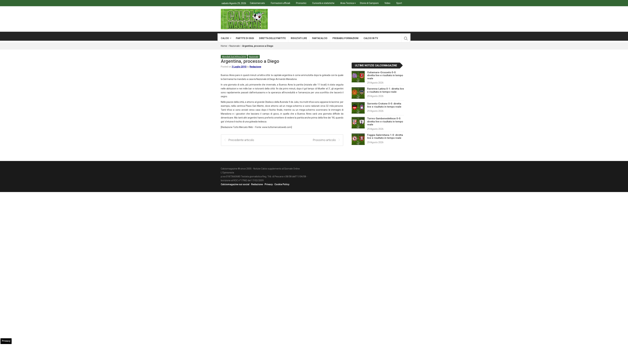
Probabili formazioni (345, 38)
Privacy (269, 184)
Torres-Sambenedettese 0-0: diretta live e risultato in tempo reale (385, 121)
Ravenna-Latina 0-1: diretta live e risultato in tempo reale (385, 90)
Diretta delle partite (272, 38)
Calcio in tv (371, 38)
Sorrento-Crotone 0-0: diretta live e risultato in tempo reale (384, 105)
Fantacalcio (319, 38)
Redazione (255, 66)
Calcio (225, 38)
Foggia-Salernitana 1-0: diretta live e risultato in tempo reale (385, 136)
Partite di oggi (245, 38)
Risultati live (299, 38)
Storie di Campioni (369, 3)
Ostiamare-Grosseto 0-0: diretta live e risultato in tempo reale (385, 75)
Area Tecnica (347, 3)
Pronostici (301, 3)
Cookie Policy (281, 184)
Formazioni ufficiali (280, 3)
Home (224, 46)
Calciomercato (257, 3)
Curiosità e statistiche (323, 3)
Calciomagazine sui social (235, 184)
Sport (399, 3)
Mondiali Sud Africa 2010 (234, 56)
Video (387, 3)
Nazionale (234, 46)
